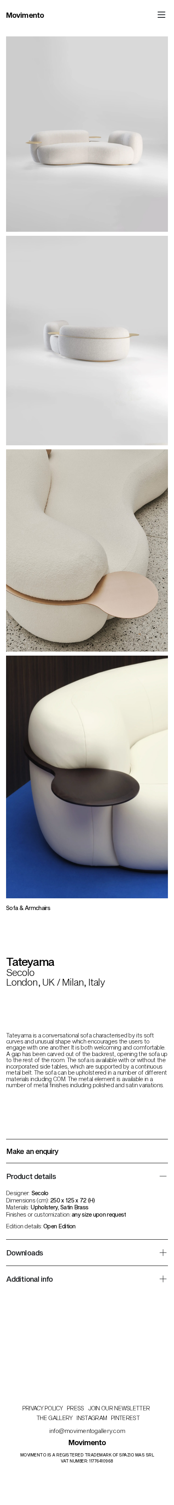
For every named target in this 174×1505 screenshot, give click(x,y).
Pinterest (125, 1417)
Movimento (25, 15)
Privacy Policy (42, 1408)
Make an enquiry (32, 1151)
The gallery (54, 1417)
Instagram (91, 1417)
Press (75, 1408)
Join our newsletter (119, 1408)
